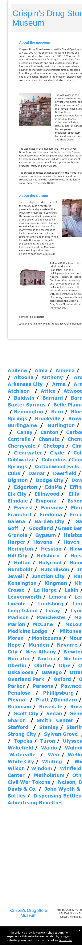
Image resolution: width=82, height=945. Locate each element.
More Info (65, 940)
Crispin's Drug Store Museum (28, 913)
